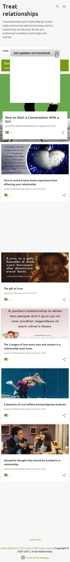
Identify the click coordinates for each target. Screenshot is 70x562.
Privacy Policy (45, 548)
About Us (15, 548)
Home (5, 50)
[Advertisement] (35, 227)
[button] (63, 133)
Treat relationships (20, 10)
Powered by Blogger (37, 557)
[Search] (58, 6)
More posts (35, 539)
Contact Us (29, 548)
